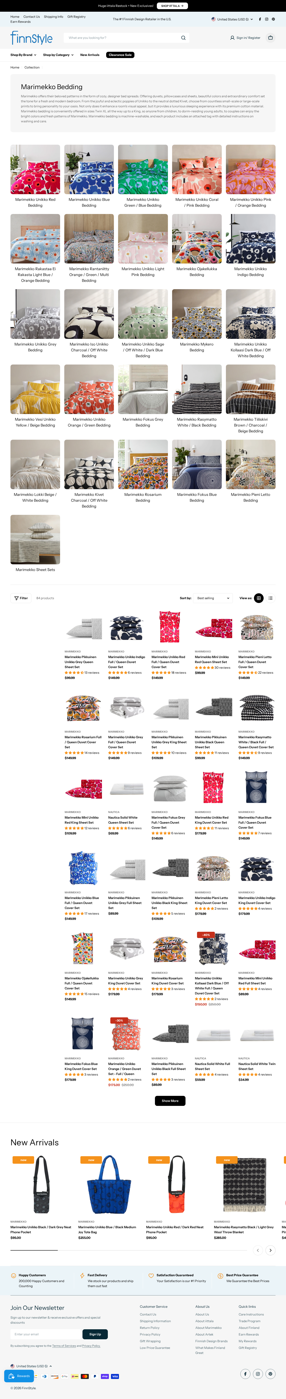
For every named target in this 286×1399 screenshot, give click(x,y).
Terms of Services (64, 1346)
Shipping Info (53, 17)
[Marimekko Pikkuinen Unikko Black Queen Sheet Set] (213, 707)
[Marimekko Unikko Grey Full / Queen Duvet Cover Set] (126, 707)
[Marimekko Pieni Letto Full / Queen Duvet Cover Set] (257, 626)
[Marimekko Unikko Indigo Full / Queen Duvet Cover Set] (126, 626)
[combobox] (126, 38)
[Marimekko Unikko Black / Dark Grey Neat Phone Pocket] (41, 1184)
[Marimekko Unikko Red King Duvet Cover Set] (213, 787)
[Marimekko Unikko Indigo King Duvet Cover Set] (257, 867)
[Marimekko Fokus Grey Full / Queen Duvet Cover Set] (170, 787)
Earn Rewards (20, 22)
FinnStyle (28, 1388)
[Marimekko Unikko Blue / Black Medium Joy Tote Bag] (109, 1184)
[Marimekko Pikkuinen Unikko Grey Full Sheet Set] (126, 867)
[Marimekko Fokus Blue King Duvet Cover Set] (83, 1033)
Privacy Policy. (91, 1346)
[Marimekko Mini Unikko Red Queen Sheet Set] (213, 626)
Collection (32, 67)
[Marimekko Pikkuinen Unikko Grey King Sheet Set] (170, 707)
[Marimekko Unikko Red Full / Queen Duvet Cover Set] (170, 626)
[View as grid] (259, 598)
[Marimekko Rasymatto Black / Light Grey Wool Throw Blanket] (245, 1184)
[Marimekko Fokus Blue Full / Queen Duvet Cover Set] (257, 787)
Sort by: (185, 598)
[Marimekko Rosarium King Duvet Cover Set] (170, 948)
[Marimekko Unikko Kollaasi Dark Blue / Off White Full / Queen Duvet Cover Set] (213, 948)
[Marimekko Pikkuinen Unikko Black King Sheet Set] (170, 867)
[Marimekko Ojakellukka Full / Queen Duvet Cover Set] (83, 948)
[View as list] (270, 598)
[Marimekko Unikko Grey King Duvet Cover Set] (126, 948)
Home (14, 17)
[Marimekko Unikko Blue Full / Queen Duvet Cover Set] (83, 867)
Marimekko (73, 651)
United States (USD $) (233, 19)
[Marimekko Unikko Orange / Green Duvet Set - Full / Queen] (126, 1033)
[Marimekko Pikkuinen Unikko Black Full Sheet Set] (170, 1033)
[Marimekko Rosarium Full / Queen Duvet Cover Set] (83, 707)
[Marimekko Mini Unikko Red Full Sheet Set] (257, 948)
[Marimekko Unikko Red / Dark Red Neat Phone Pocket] (177, 1184)
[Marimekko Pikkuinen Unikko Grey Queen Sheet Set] (83, 626)
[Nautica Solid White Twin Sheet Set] (257, 1033)
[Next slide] (270, 1250)
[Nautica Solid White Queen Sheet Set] (126, 787)
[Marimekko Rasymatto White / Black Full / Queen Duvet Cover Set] (257, 707)
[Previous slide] (258, 1250)
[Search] (183, 37)
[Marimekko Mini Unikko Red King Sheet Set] (83, 787)
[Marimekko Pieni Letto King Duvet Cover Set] (213, 867)
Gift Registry (76, 17)
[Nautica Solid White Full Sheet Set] (213, 1033)
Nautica (114, 812)
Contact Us (31, 17)
